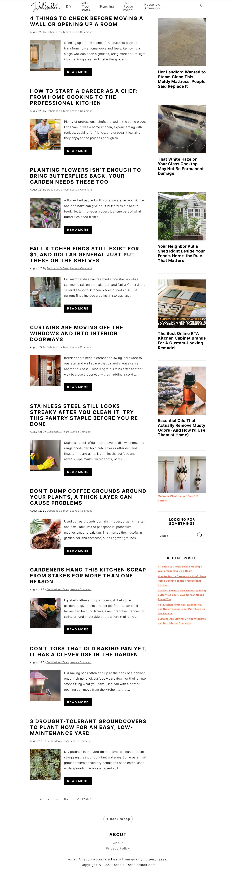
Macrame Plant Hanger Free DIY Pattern (178, 498)
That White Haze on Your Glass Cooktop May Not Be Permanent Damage (181, 166)
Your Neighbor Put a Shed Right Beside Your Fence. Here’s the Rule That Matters (181, 253)
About (118, 843)
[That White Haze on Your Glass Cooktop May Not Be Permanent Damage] (182, 129)
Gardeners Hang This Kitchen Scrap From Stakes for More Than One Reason (88, 575)
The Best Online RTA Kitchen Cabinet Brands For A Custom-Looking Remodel (182, 340)
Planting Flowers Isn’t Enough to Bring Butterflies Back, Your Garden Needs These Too (85, 176)
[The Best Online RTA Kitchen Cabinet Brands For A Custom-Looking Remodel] (182, 303)
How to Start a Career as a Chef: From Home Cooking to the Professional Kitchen (84, 97)
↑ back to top (118, 819)
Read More (78, 72)
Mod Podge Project (128, 6)
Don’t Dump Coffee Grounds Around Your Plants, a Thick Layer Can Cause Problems (88, 497)
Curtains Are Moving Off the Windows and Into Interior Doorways (76, 333)
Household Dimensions (152, 6)
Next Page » (82, 798)
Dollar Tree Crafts (85, 6)
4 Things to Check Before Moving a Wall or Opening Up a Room (86, 21)
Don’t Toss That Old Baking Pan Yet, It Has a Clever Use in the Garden (88, 651)
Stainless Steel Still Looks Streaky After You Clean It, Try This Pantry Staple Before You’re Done (84, 415)
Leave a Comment (81, 32)
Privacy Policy (118, 848)
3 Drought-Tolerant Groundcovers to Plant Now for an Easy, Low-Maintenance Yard (88, 727)
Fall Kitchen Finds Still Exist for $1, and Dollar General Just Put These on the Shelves (84, 254)
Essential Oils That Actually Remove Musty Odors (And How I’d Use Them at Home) (181, 427)
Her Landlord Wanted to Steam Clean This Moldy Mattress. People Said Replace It (182, 79)
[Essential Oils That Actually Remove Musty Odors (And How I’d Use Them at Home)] (182, 391)
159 (66, 798)
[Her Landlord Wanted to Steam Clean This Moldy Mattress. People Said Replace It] (182, 42)
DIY (68, 6)
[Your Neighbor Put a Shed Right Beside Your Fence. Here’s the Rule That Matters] (182, 216)
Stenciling (106, 6)
